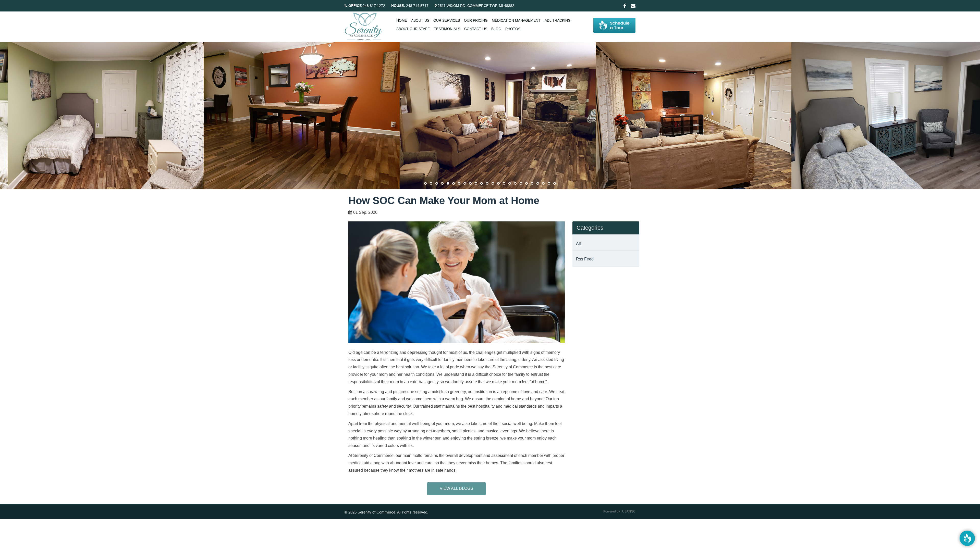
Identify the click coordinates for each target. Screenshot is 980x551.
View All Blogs (456, 488)
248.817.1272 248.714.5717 (388, 6)
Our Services (446, 20)
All (578, 244)
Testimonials (447, 29)
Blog (496, 29)
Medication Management (516, 20)
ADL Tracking (558, 20)
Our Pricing (476, 20)
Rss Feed (585, 259)
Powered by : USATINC (619, 511)
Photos (512, 29)
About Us (420, 20)
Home (401, 20)
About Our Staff (413, 29)
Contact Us (475, 29)
